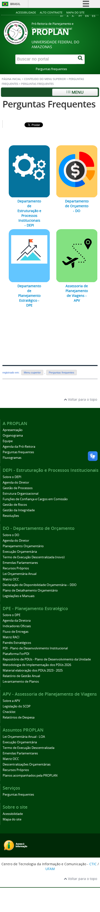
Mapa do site (75, 12)
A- (73, 16)
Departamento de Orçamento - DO (77, 206)
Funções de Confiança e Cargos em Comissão (35, 499)
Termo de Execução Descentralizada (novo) (34, 557)
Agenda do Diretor (16, 482)
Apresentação (13, 430)
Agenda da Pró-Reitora (19, 447)
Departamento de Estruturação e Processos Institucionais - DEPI (29, 213)
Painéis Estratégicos (17, 643)
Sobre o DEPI (12, 477)
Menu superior (32, 372)
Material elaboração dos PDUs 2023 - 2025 (33, 670)
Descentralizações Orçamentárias (26, 764)
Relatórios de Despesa (18, 717)
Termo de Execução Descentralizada (28, 748)
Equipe (8, 441)
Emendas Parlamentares (20, 563)
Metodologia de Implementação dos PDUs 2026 (37, 665)
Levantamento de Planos (21, 681)
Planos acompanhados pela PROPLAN (30, 775)
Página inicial (11, 79)
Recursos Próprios (16, 568)
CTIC (93, 864)
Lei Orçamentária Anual (19, 574)
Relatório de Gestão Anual (21, 676)
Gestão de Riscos (15, 505)
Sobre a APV (11, 701)
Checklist (9, 712)
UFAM (50, 868)
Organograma (13, 435)
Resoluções (11, 516)
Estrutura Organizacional (20, 494)
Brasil (15, 4)
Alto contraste (51, 12)
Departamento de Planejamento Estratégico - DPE (29, 295)
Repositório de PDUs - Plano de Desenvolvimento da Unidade (47, 659)
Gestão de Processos (18, 488)
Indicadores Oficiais (17, 626)
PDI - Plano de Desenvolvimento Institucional (35, 648)
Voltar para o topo (82, 399)
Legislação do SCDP (17, 706)
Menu (77, 92)
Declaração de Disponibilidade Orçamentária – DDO (39, 585)
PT (80, 16)
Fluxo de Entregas (15, 632)
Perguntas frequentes (51, 69)
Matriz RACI (11, 637)
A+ (61, 16)
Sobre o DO (11, 535)
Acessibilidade (26, 12)
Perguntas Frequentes (49, 104)
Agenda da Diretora (17, 621)
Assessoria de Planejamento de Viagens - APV (77, 293)
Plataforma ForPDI (16, 654)
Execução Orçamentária (20, 552)
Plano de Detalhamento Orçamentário (30, 590)
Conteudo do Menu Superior (45, 79)
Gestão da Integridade (19, 510)
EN (87, 16)
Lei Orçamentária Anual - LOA (24, 737)
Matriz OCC (11, 579)
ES (93, 16)
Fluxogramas (12, 458)
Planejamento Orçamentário (23, 546)
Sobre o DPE (11, 615)
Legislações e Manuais (18, 596)
